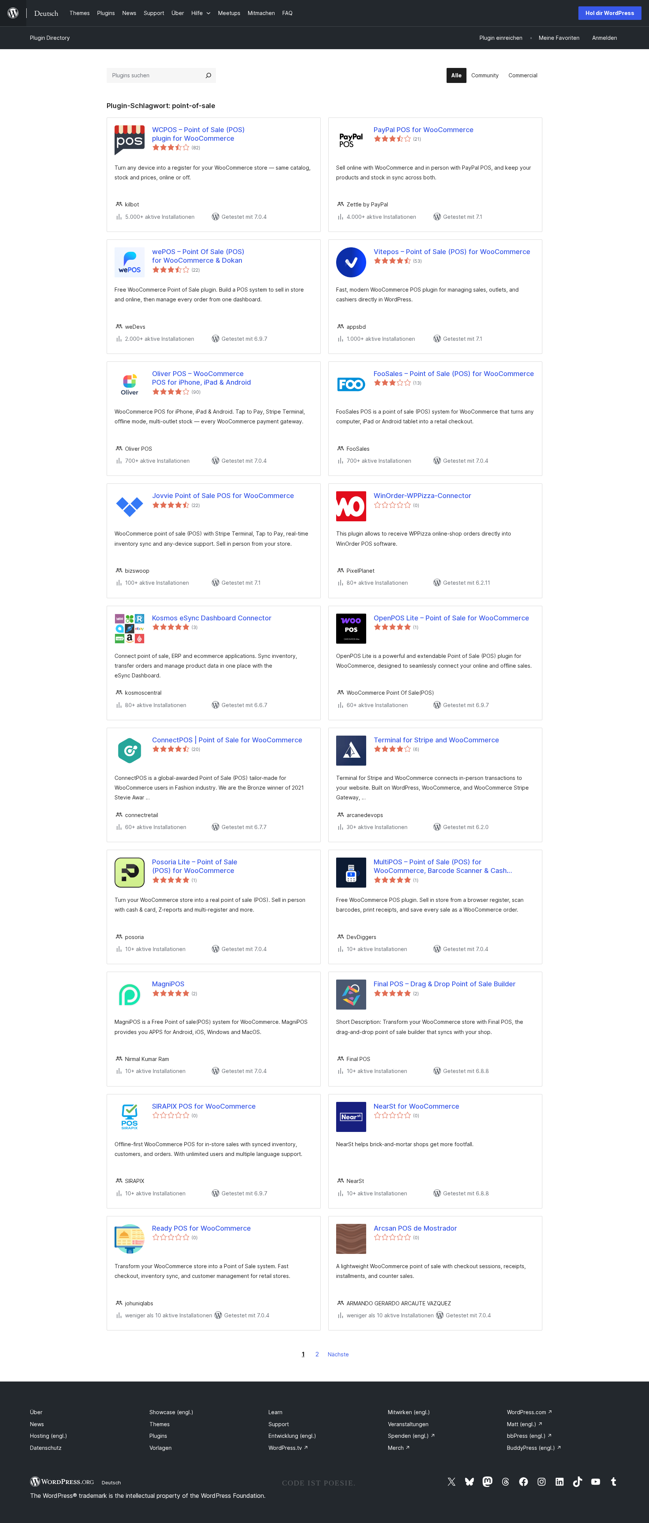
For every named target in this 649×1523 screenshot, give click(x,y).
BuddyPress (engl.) (534, 1448)
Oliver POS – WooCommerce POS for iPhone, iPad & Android (201, 378)
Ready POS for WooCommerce (201, 1228)
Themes (159, 1424)
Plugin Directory (50, 38)
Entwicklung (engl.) (292, 1436)
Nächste (338, 1354)
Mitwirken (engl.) (409, 1412)
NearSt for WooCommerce (416, 1106)
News (37, 1424)
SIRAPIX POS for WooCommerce (204, 1106)
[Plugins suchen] (208, 75)
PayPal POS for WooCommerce (424, 130)
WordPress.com (529, 1412)
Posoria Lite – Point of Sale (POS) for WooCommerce (194, 866)
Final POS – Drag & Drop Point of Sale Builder (445, 984)
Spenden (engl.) (411, 1436)
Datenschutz (46, 1448)
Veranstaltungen (408, 1424)
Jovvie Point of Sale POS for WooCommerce (223, 496)
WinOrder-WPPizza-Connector (422, 496)
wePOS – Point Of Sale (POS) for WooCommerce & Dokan (198, 256)
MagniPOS (168, 984)
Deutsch (111, 1482)
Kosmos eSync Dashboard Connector (212, 618)
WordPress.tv (288, 1448)
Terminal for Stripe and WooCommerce (436, 740)
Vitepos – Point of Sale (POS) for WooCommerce (452, 252)
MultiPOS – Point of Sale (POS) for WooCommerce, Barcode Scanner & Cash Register (440, 866)
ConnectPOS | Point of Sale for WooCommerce (227, 740)
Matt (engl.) (525, 1424)
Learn (275, 1412)
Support (279, 1424)
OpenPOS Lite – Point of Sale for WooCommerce (451, 618)
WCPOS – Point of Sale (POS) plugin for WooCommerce (198, 134)
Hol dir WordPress (610, 13)
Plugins (158, 1436)
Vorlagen (160, 1448)
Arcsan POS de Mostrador (415, 1228)
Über (36, 1412)
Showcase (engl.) (171, 1412)
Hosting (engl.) (48, 1436)
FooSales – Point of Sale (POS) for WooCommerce (454, 374)
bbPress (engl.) (529, 1436)
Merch (399, 1448)
